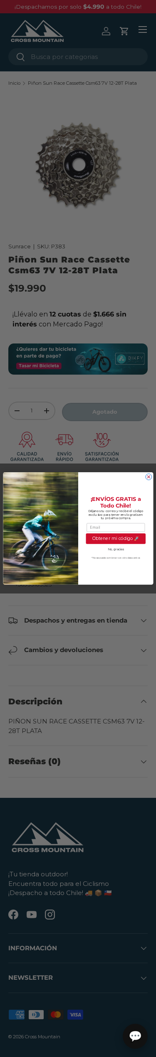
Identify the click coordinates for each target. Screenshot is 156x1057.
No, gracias (115, 549)
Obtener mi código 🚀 (115, 539)
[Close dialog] (149, 477)
